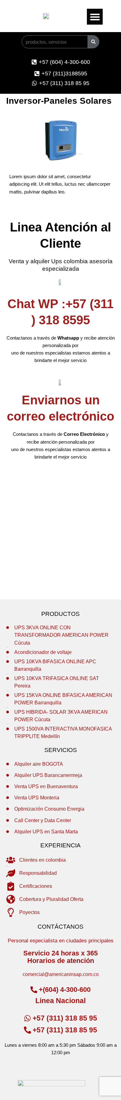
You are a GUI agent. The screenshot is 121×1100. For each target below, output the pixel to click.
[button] (95, 16)
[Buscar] (93, 42)
